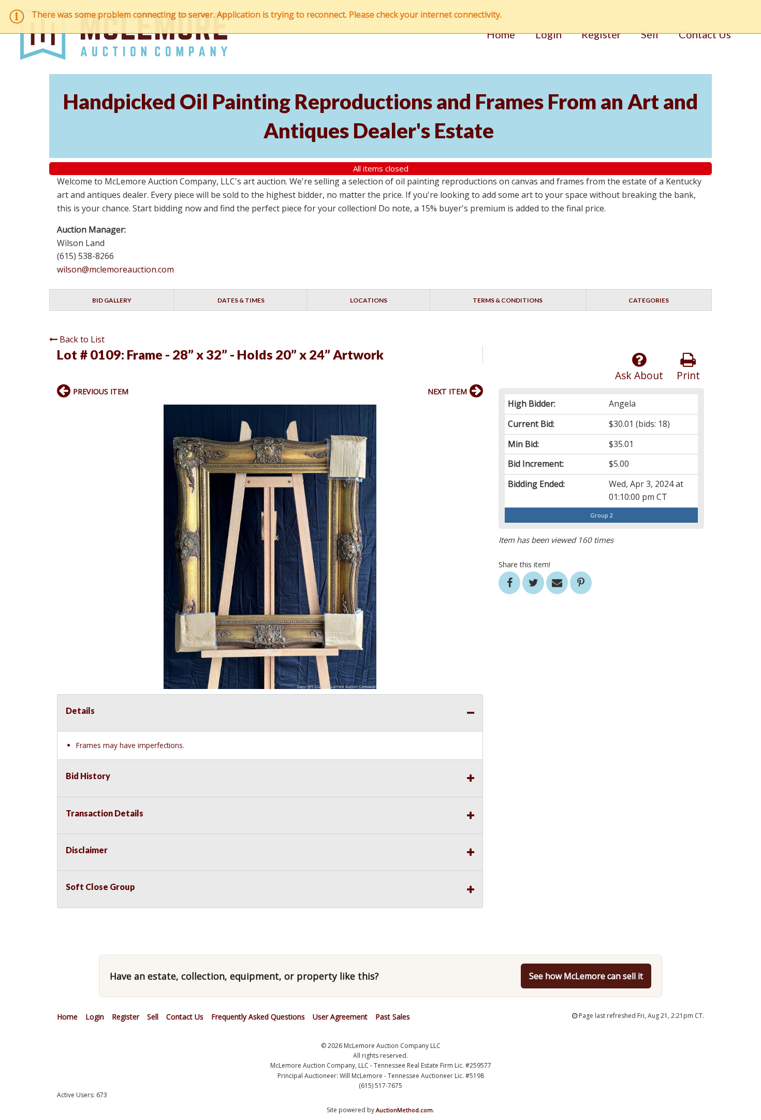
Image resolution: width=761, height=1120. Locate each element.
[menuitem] (501, 34)
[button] (473, 414)
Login (548, 34)
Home (501, 34)
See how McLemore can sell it (586, 976)
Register (601, 34)
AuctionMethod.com (404, 1110)
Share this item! (524, 564)
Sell (649, 34)
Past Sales (392, 1017)
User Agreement (340, 1017)
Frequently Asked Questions (258, 1017)
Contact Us (705, 34)
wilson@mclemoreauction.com (115, 269)
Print (688, 375)
